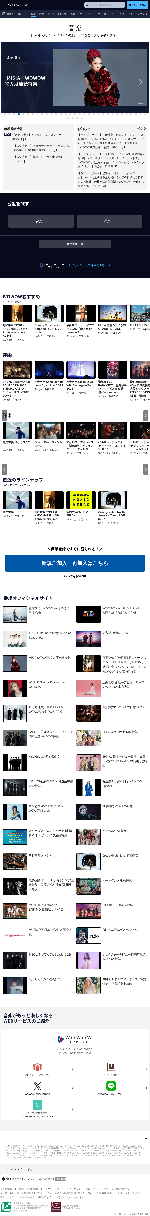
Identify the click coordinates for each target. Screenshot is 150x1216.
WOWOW (18, 5)
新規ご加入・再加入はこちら (75, 563)
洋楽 (107, 221)
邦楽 (39, 221)
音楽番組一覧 (75, 243)
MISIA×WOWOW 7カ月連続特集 (75, 82)
